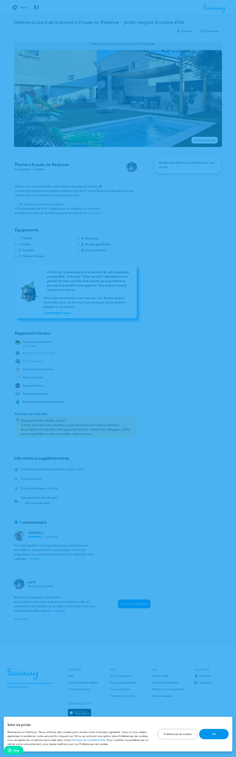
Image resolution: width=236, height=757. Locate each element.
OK (214, 734)
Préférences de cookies (178, 734)
